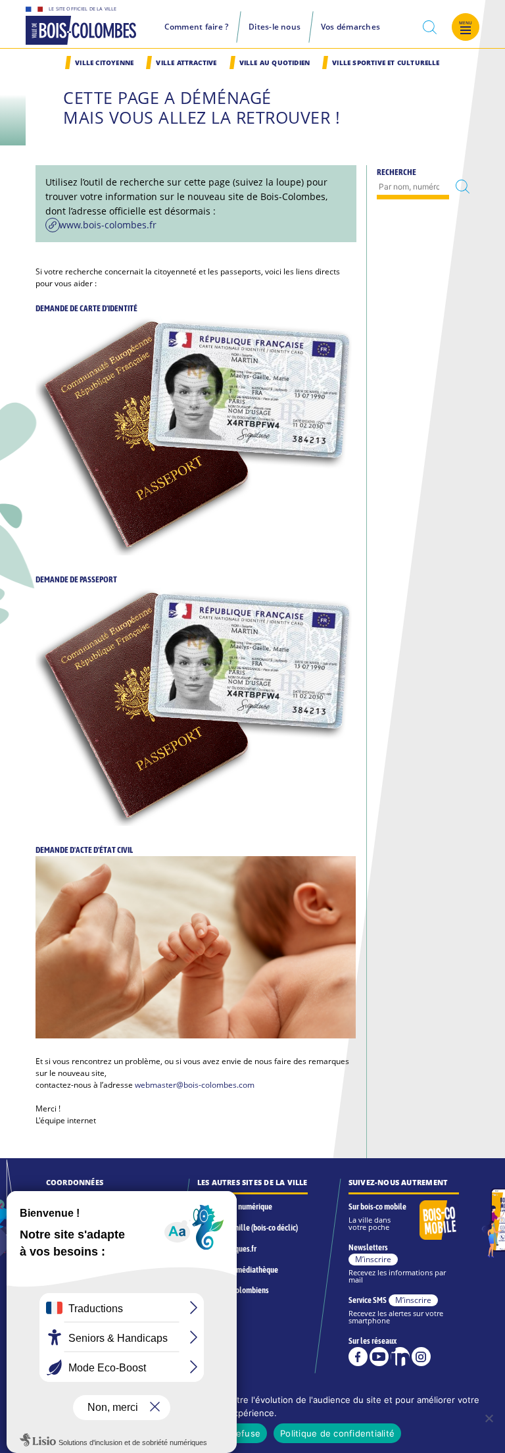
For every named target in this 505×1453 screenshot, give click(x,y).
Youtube (379, 1356)
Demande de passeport (76, 579)
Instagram (421, 1356)
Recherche (396, 171)
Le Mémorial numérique (234, 1206)
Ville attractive (186, 63)
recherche (430, 27)
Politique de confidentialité (337, 1433)
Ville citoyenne (104, 63)
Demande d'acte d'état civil (84, 849)
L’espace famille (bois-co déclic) (247, 1228)
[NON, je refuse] (488, 1418)
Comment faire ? (196, 26)
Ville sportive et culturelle (385, 63)
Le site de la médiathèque (237, 1270)
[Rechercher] (462, 187)
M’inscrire (373, 1259)
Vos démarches (350, 26)
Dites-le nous (275, 26)
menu (466, 23)
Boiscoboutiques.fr (226, 1249)
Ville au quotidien (274, 63)
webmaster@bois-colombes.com (194, 1084)
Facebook (358, 1356)
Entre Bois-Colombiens (233, 1290)
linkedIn (400, 1356)
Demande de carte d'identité (86, 308)
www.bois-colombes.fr (107, 224)
